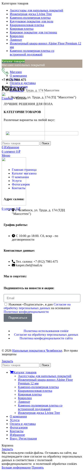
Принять (38, 467)
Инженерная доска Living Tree (39, 412)
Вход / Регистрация (23, 438)
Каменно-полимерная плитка (38, 387)
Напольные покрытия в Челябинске (37, 350)
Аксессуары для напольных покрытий (44, 376)
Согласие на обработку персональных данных (37, 306)
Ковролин (25, 398)
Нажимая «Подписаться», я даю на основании (37, 308)
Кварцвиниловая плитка (35, 390)
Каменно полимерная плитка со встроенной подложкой (40, 407)
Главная (7, 98)
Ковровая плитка (30, 394)
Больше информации (16, 467)
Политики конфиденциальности (26, 311)
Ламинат (24, 401)
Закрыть (7, 361)
